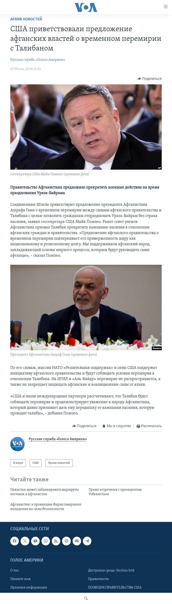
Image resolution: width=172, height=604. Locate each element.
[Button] (150, 79)
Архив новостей (26, 20)
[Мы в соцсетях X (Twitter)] (25, 541)
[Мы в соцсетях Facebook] (14, 541)
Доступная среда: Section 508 (111, 570)
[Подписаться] (77, 541)
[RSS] (56, 541)
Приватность (98, 579)
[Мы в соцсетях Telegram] (87, 541)
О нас (14, 570)
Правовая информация (28, 587)
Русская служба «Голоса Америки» (37, 60)
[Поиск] (86, 598)
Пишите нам (20, 579)
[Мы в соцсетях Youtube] (35, 541)
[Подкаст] (66, 541)
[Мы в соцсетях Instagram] (45, 541)
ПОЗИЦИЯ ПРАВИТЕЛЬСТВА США (115, 587)
